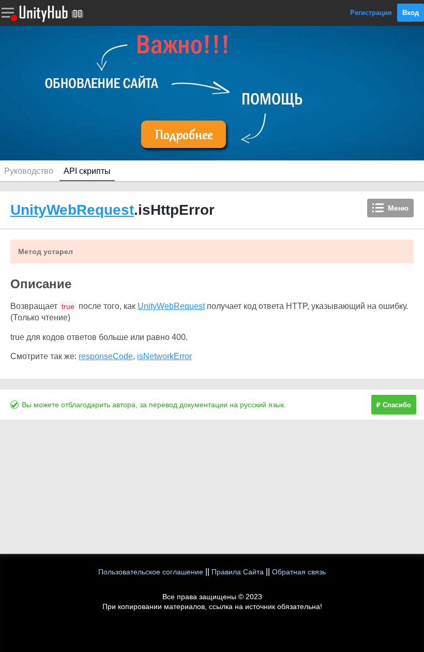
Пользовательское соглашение (150, 572)
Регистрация (371, 13)
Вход (410, 13)
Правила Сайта (237, 572)
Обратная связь (299, 572)
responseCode (106, 356)
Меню (398, 208)
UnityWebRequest (72, 210)
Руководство (28, 171)
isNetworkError (164, 356)
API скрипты (87, 171)
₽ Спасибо (393, 405)
